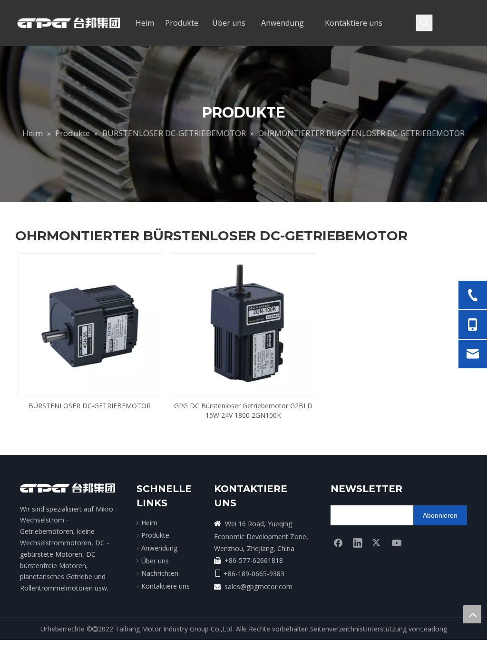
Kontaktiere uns (165, 586)
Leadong (433, 628)
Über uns (155, 560)
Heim (149, 522)
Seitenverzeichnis (336, 628)
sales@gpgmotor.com (258, 586)
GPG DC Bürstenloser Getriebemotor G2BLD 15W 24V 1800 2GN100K (243, 410)
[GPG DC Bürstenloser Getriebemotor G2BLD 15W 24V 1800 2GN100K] (243, 323)
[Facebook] (338, 542)
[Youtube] (396, 542)
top (472, 614)
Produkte (155, 535)
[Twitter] (377, 542)
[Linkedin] (357, 542)
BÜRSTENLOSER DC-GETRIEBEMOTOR (90, 405)
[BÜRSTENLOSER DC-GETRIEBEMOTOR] (90, 323)
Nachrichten (159, 573)
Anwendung (159, 547)
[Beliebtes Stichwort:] (424, 22)
